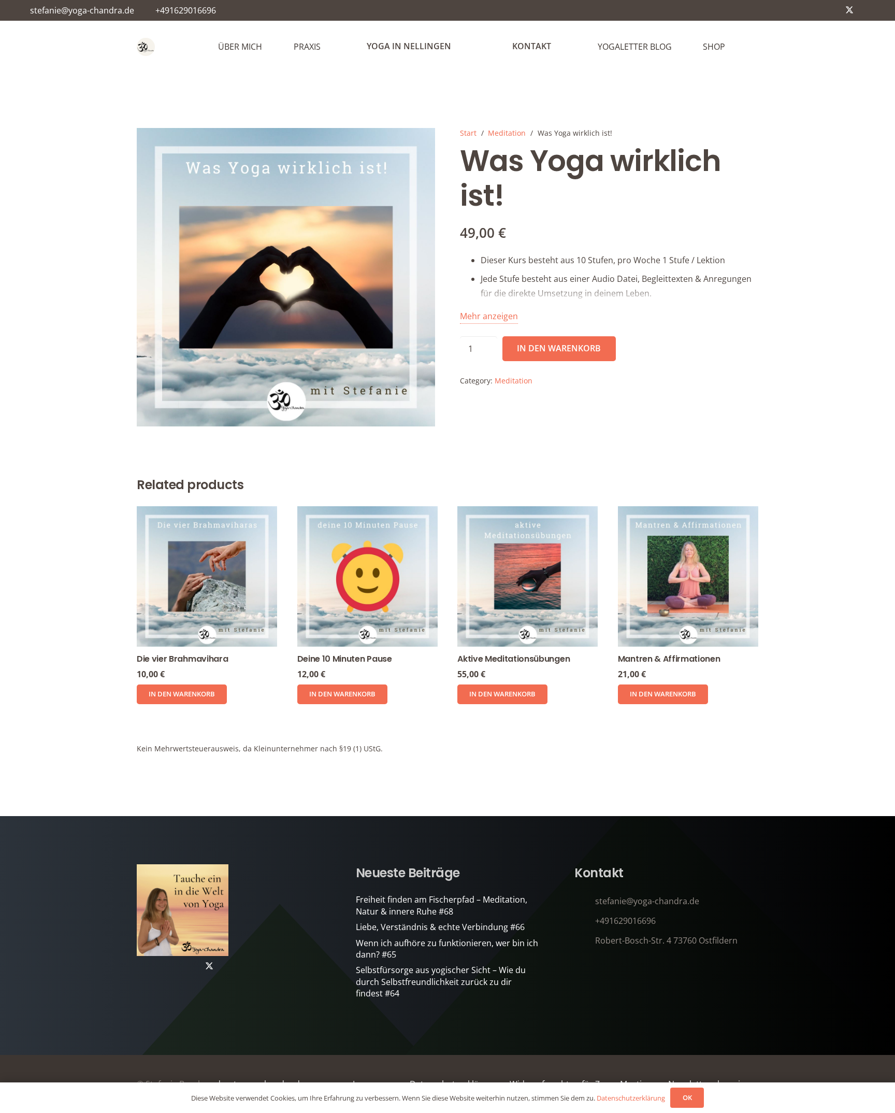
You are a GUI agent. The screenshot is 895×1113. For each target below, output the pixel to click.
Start (468, 133)
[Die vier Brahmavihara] (207, 576)
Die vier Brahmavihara (182, 659)
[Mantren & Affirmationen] (688, 576)
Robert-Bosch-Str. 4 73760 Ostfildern (666, 940)
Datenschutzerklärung (631, 1098)
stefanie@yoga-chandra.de (647, 901)
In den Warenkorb (559, 348)
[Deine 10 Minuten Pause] (367, 576)
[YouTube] (799, 10)
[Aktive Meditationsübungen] (527, 576)
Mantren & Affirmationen (669, 659)
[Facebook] (833, 10)
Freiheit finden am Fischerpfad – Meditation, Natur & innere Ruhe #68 (441, 905)
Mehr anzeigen (489, 316)
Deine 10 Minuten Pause (344, 659)
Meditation (507, 133)
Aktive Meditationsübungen (513, 659)
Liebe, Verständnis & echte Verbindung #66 (440, 927)
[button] (182, 694)
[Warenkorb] (746, 47)
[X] (849, 10)
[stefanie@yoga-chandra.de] (584, 901)
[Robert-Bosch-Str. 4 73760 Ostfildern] (584, 941)
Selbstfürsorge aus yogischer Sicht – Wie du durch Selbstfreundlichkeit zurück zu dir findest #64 (441, 981)
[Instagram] (816, 10)
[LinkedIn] (866, 10)
